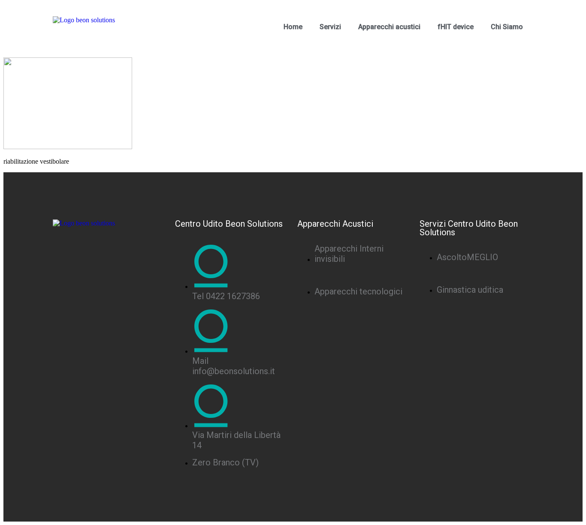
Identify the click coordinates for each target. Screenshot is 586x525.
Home (293, 27)
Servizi (330, 27)
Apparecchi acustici (389, 27)
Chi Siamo (507, 27)
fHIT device (456, 27)
